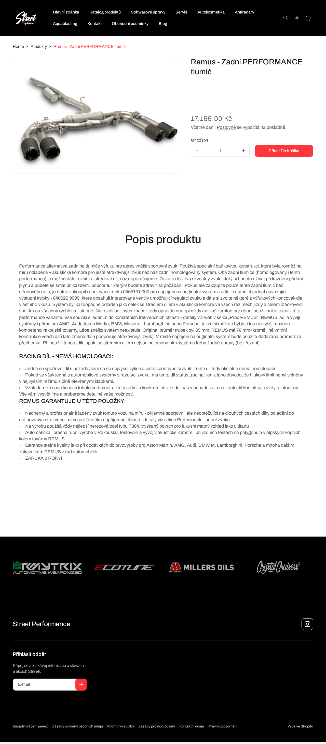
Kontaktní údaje (191, 726)
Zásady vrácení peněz (30, 726)
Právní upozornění (222, 726)
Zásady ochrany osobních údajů (77, 726)
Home (18, 46)
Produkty (39, 46)
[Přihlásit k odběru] (81, 685)
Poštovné (226, 127)
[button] (285, 18)
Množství (199, 140)
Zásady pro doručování (156, 726)
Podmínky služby (120, 726)
